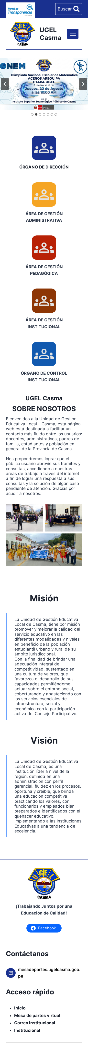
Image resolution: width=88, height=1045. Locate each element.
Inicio (19, 1008)
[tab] (32, 114)
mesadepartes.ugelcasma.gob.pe (49, 973)
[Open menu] (72, 34)
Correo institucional (34, 1022)
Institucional (27, 1030)
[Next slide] (83, 84)
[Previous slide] (5, 84)
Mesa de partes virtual (37, 1015)
